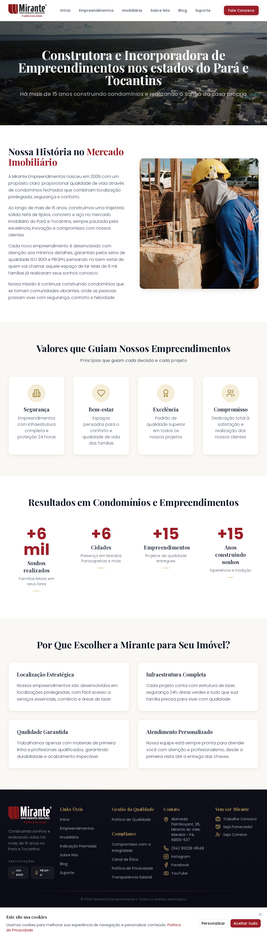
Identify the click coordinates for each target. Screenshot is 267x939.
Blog (182, 10)
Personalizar (213, 923)
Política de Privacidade (132, 868)
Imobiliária (132, 10)
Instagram (180, 856)
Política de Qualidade (131, 819)
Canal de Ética (125, 859)
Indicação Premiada (78, 846)
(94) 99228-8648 (187, 848)
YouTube (179, 873)
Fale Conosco (241, 10)
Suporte (202, 10)
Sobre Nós (160, 10)
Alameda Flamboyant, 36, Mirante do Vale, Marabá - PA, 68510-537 (186, 829)
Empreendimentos (96, 10)
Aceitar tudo (246, 923)
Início (65, 10)
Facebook (180, 865)
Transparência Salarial (132, 877)
